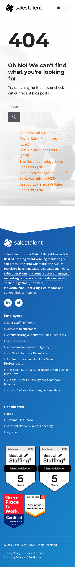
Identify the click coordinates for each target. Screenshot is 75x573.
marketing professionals (21, 278)
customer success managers (49, 273)
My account (14, 432)
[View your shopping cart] (58, 8)
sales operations (15, 273)
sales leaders (54, 278)
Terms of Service (35, 553)
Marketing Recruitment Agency (27, 347)
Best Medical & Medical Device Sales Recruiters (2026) (38, 138)
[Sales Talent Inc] (24, 7)
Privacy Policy (12, 553)
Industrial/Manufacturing (22, 288)
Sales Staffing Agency (20, 323)
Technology (12, 283)
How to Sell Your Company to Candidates (34, 390)
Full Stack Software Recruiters (26, 353)
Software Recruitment (21, 329)
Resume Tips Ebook (19, 420)
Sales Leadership (17, 341)
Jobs (9, 414)
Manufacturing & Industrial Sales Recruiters (36, 335)
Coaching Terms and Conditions (22, 557)
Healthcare (49, 288)
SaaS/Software (32, 283)
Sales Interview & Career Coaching (29, 426)
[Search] (14, 117)
